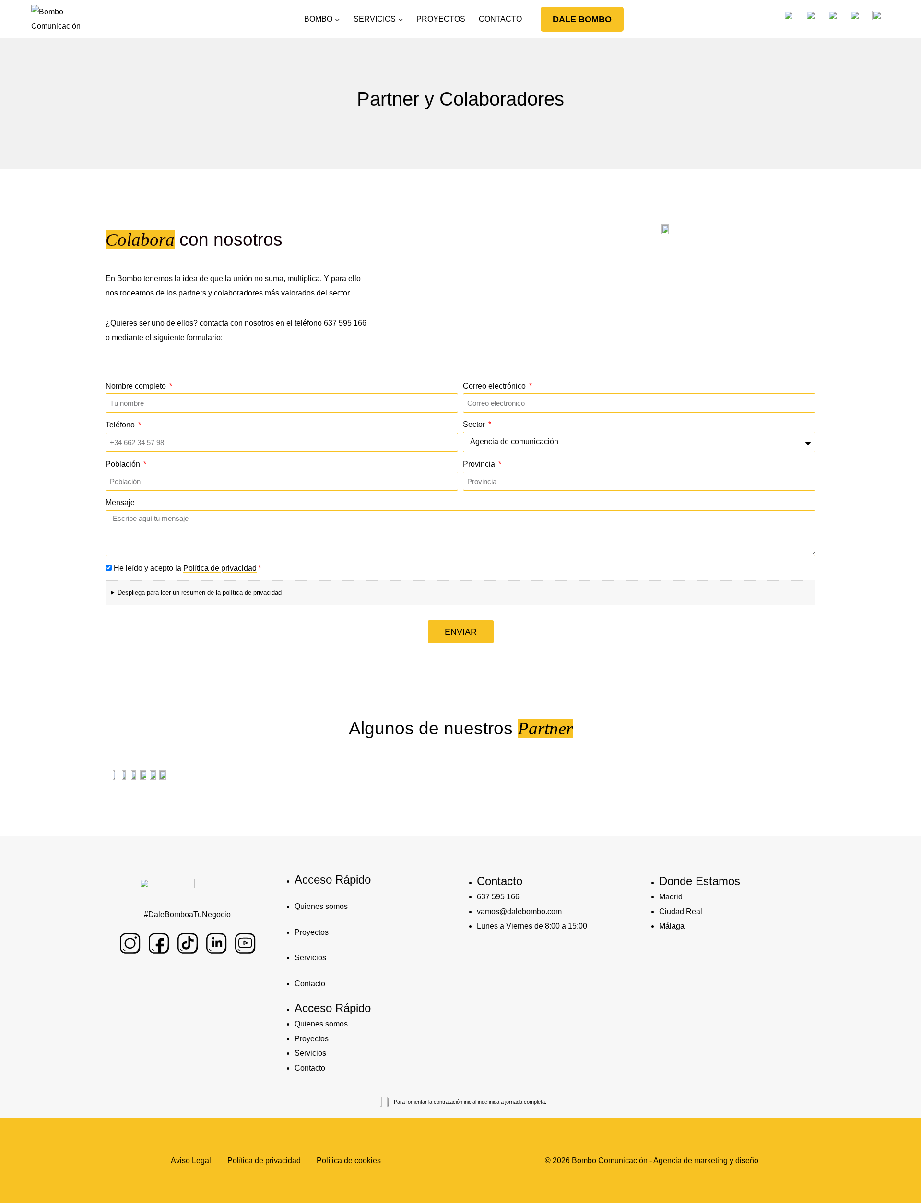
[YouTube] (881, 19)
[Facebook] (814, 19)
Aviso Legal (191, 1160)
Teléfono (121, 425)
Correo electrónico (495, 386)
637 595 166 (345, 323)
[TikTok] (836, 19)
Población (124, 464)
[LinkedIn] (859, 19)
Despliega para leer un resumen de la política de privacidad (200, 592)
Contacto (310, 983)
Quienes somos (321, 906)
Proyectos (312, 932)
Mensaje (120, 502)
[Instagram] (792, 19)
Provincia (480, 464)
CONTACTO (500, 19)
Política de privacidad (220, 568)
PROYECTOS (440, 19)
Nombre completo (137, 386)
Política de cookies (349, 1160)
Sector (475, 424)
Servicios (310, 958)
